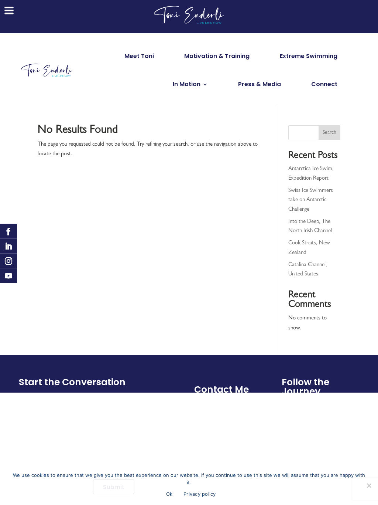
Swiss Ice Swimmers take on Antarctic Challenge (310, 200)
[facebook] (8, 231)
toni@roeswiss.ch (220, 406)
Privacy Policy (334, 423)
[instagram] (8, 261)
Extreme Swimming (308, 56)
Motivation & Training (217, 56)
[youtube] (8, 275)
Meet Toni (139, 56)
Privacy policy (199, 494)
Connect (324, 84)
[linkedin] (8, 246)
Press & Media (259, 84)
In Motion (186, 84)
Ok (169, 494)
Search (329, 132)
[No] (368, 485)
